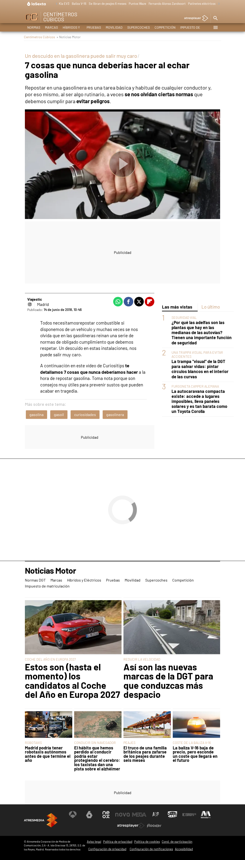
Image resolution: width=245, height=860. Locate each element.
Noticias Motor (50, 570)
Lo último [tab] (210, 307)
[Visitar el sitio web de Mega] (139, 814)
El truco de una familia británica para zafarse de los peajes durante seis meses (145, 754)
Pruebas (94, 27)
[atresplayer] (194, 18)
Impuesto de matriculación (193, 28)
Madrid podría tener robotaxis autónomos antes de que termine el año (47, 754)
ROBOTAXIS (33, 743)
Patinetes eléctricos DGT (205, 3)
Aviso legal (94, 842)
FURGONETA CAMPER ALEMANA (195, 386)
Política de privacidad (117, 842)
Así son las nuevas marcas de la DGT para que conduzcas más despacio (168, 680)
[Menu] (215, 27)
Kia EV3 (64, 3)
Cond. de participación (177, 842)
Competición (165, 27)
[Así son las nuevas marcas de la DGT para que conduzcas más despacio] (171, 627)
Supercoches (138, 27)
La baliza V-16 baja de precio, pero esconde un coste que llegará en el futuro (195, 754)
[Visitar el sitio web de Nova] (122, 814)
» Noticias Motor (68, 37)
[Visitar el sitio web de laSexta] (89, 814)
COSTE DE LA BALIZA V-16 (192, 743)
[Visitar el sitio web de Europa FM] (189, 814)
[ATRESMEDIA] (40, 820)
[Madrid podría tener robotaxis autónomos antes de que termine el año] (48, 725)
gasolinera (115, 414)
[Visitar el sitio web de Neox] (106, 814)
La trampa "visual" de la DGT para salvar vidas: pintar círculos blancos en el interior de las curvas (200, 369)
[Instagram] (29, 304)
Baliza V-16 (79, 3)
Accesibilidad (184, 849)
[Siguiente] (217, 4)
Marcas (51, 27)
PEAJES (129, 743)
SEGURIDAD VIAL (184, 317)
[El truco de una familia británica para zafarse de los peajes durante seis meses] (147, 725)
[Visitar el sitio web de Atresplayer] (131, 825)
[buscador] (215, 18)
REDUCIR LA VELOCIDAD (141, 659)
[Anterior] (55, 4)
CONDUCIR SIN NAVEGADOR (95, 743)
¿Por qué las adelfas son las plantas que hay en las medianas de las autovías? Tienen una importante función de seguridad (202, 332)
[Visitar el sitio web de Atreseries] (156, 814)
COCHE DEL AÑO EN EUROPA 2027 (50, 659)
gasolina (36, 414)
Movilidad (114, 27)
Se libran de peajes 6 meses (107, 3)
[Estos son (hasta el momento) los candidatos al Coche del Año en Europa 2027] (73, 627)
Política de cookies (147, 842)
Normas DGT (33, 28)
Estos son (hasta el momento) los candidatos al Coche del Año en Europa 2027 (72, 680)
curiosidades (85, 414)
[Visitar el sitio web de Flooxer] (154, 825)
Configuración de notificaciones (151, 849)
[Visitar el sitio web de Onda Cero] (172, 814)
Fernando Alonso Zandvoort (167, 3)
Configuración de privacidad (107, 849)
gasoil (59, 414)
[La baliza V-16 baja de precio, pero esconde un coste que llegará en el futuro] (196, 725)
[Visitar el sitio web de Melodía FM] (206, 814)
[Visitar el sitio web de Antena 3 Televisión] (73, 814)
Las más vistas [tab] (177, 307)
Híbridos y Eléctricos (72, 28)
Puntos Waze (137, 3)
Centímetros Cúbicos (39, 37)
